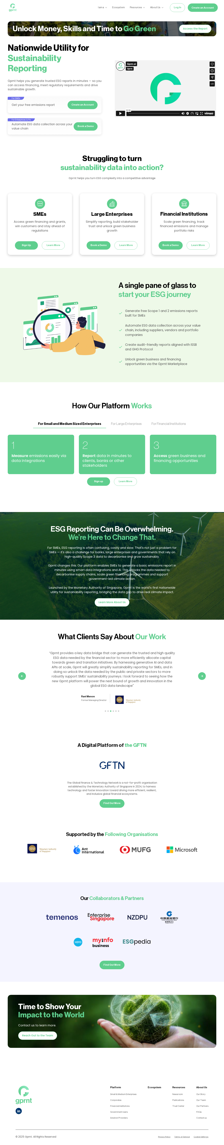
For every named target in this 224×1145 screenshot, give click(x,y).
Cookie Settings (201, 1136)
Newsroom (177, 1094)
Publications (178, 1100)
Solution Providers (119, 1118)
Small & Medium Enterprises (123, 1094)
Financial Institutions (120, 1106)
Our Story (200, 1094)
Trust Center (178, 1106)
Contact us (201, 1118)
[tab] (69, 424)
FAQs (199, 1112)
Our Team (201, 1100)
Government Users (119, 1112)
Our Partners (202, 1106)
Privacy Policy (164, 1136)
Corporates (115, 1100)
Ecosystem (154, 1087)
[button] (22, 683)
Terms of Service (182, 1136)
